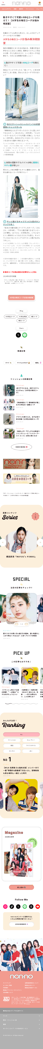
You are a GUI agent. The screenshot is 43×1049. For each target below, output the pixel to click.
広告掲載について (8, 992)
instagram (5, 906)
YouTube (37, 906)
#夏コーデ (34, 316)
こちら (27, 1003)
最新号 (21, 9)
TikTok (12, 906)
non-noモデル (6, 9)
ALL (21, 734)
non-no (21, 977)
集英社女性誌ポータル (31, 987)
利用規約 (5, 987)
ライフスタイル (31, 745)
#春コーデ (21, 320)
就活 (12, 745)
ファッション (30, 9)
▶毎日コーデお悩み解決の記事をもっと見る (20, 272)
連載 (15, 9)
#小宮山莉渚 (23, 316)
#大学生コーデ (10, 316)
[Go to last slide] (5, 795)
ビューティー (31, 740)
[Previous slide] (16, 624)
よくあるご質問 (7, 985)
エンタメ (12, 751)
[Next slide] (26, 624)
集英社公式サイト (30, 985)
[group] (21, 795)
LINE (24, 335)
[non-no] (21, 3)
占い (31, 751)
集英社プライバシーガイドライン (12, 990)
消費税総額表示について (32, 983)
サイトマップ (7, 983)
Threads (31, 906)
